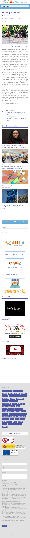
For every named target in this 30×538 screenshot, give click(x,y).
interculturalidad (19, 413)
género (4, 411)
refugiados (20, 421)
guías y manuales (18, 408)
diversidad (13, 398)
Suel (21, 535)
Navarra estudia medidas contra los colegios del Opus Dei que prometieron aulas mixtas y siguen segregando (13, 166)
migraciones (5, 416)
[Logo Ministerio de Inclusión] (13, 449)
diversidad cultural (20, 398)
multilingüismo (6, 418)
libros (25, 413)
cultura (10, 396)
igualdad (14, 411)
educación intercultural (16, 403)
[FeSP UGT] (8, 442)
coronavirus (5, 396)
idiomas (9, 411)
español (18, 406)
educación (15, 401)
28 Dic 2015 (11, 18)
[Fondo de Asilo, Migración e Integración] (10, 455)
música (17, 418)
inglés (24, 411)
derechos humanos (22, 396)
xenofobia (5, 426)
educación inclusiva (6, 403)
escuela (4, 406)
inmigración (5, 413)
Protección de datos (15, 433)
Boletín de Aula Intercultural (14, 393)
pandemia (22, 418)
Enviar (4, 525)
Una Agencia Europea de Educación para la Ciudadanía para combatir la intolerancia (13, 207)
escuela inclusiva (11, 406)
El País (17, 103)
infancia (19, 411)
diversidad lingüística (7, 401)
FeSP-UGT (8, 533)
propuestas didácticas (7, 421)
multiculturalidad (13, 416)
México (12, 418)
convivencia (23, 393)
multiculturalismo (21, 416)
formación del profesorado (8, 408)
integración (12, 413)
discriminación (6, 398)
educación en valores (13, 20)
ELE (24, 403)
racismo (15, 421)
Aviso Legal (9, 535)
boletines (5, 393)
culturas (15, 396)
